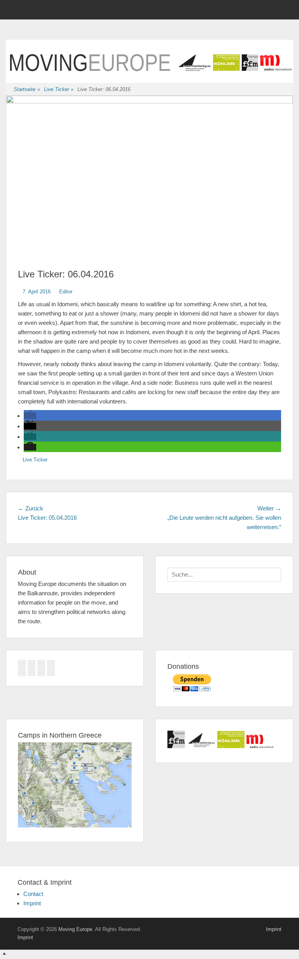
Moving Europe (75, 929)
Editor (65, 292)
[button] (30, 415)
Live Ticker (59, 89)
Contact (33, 894)
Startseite (27, 89)
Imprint (32, 903)
